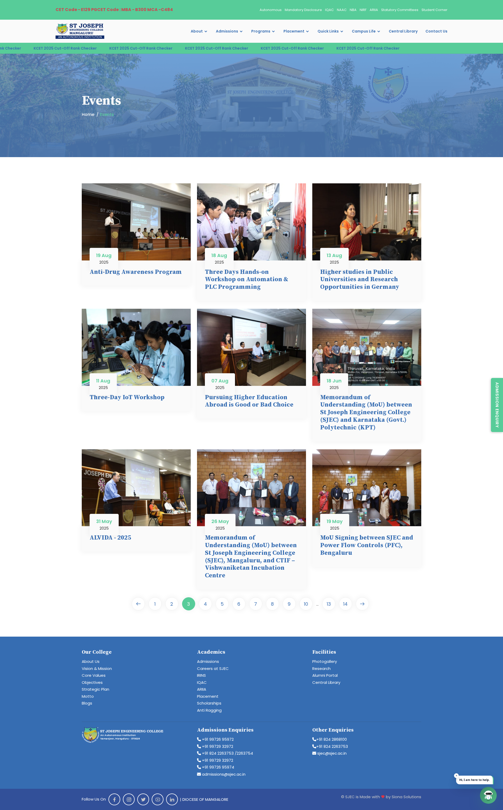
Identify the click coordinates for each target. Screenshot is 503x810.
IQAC (329, 10)
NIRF (363, 10)
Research (321, 668)
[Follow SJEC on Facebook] (114, 799)
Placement (293, 31)
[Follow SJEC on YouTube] (157, 799)
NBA (353, 10)
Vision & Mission (97, 668)
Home (88, 114)
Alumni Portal (325, 675)
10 (306, 604)
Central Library (403, 31)
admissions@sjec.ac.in (223, 774)
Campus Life (364, 31)
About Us (91, 661)
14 (345, 604)
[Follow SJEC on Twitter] (143, 799)
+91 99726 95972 (217, 739)
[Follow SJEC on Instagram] (129, 799)
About (197, 31)
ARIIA (374, 10)
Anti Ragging (209, 710)
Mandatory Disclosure (303, 10)
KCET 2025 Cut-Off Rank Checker (86, 48)
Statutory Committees (399, 10)
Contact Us (436, 31)
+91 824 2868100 (331, 739)
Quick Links (328, 31)
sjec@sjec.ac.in (331, 753)
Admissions (227, 31)
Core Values (94, 675)
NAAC (342, 10)
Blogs (87, 703)
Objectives (92, 682)
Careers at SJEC (213, 668)
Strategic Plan (95, 689)
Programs (260, 31)
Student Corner (434, 10)
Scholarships (209, 703)
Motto (88, 696)
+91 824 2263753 (332, 746)
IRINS (201, 675)
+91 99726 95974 (217, 767)
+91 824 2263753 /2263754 (227, 753)
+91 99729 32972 (217, 746)
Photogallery (324, 661)
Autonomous (271, 10)
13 (329, 604)
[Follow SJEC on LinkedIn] (172, 799)
